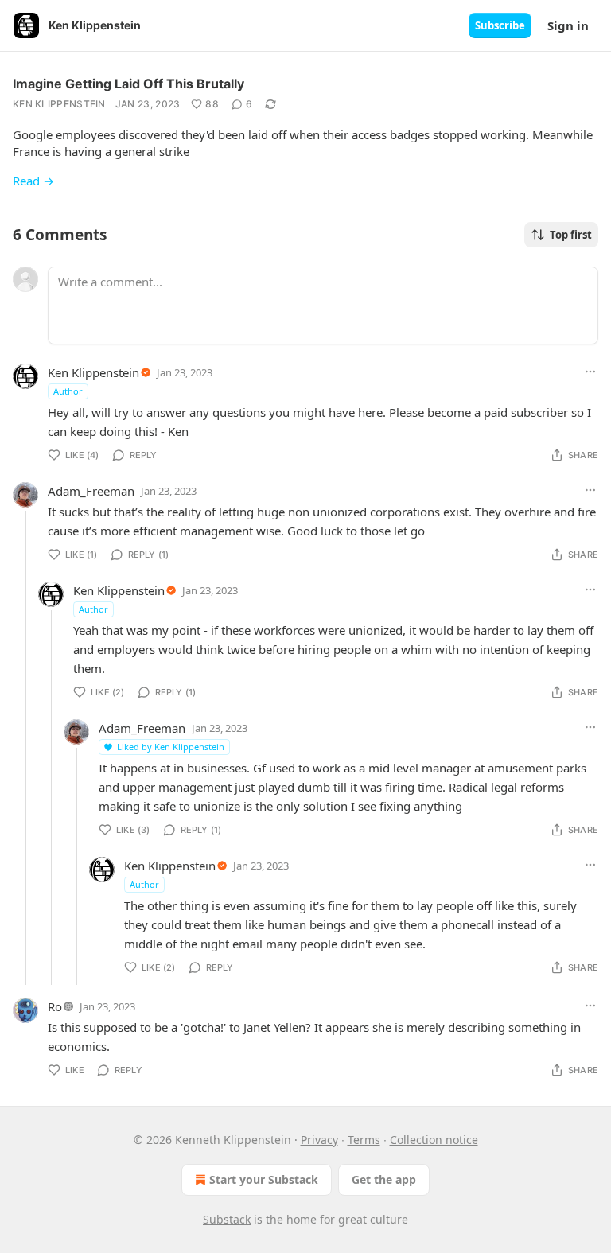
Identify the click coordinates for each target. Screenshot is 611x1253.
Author (68, 391)
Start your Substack (263, 1179)
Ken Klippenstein (59, 104)
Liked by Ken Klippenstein (170, 747)
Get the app (384, 1179)
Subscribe (500, 25)
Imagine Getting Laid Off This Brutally (128, 83)
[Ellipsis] (590, 371)
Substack (227, 1219)
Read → (33, 181)
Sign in (568, 25)
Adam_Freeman (91, 491)
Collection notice (434, 1139)
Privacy (319, 1139)
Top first (571, 235)
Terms (364, 1139)
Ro (55, 1006)
